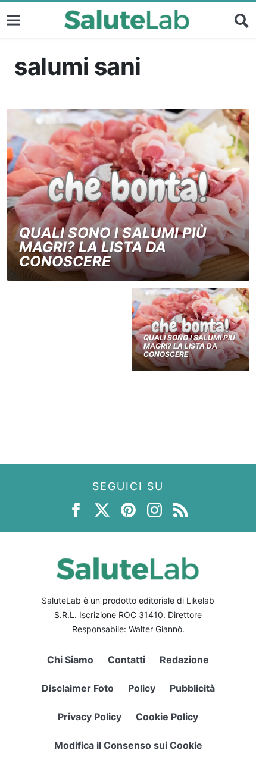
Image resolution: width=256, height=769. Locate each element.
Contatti (126, 660)
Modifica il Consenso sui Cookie (128, 745)
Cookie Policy (167, 717)
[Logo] (127, 20)
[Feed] (180, 509)
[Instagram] (154, 509)
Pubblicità (192, 688)
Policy (141, 688)
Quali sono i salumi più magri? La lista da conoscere (113, 247)
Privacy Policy (89, 717)
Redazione (184, 660)
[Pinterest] (128, 509)
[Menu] (13, 20)
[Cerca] (242, 20)
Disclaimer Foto (78, 688)
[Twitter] (102, 509)
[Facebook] (75, 509)
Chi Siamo (70, 660)
